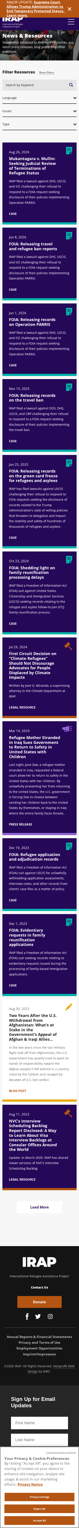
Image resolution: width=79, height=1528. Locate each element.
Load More (39, 1207)
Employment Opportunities (39, 1348)
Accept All (39, 1520)
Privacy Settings (39, 1497)
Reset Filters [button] (46, 72)
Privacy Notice (30, 1484)
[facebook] (27, 1317)
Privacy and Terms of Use (39, 1342)
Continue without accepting (61, 1452)
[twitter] (38, 1317)
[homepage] (12, 21)
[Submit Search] (71, 85)
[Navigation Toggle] (71, 22)
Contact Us (39, 1287)
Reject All (39, 1508)
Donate (39, 1302)
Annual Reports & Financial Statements (39, 1336)
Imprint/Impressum (39, 1354)
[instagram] (50, 1317)
